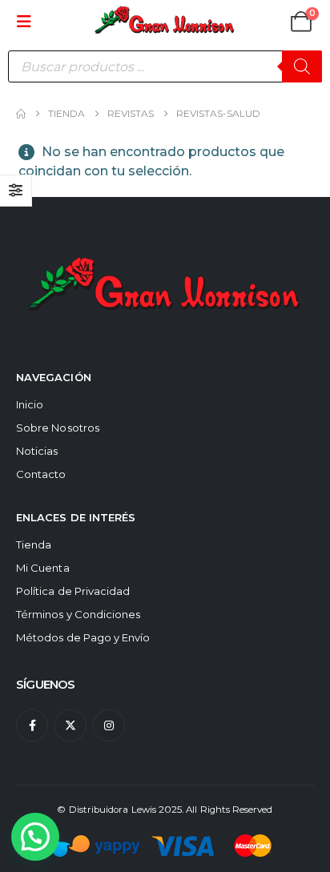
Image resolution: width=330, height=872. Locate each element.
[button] (29, 21)
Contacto (41, 474)
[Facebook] (32, 725)
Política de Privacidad (73, 591)
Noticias (37, 450)
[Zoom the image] (165, 253)
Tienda (33, 544)
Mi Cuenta (43, 567)
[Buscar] (302, 66)
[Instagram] (109, 725)
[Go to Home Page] (21, 113)
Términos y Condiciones (78, 614)
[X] (70, 725)
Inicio (29, 404)
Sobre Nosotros (57, 427)
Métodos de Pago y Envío (83, 637)
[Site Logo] (165, 21)
